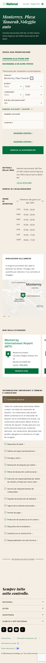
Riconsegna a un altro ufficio (17, 64)
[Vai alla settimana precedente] (18, 201)
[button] (31, 4)
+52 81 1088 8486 (20, 365)
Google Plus (22, 629)
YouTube (16, 629)
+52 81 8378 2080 (24, 183)
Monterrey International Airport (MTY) (19, 343)
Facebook (3, 629)
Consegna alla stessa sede (15, 58)
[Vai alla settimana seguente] (42, 201)
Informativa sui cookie (9, 643)
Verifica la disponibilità (23, 150)
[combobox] (12, 86)
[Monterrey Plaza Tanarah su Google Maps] (23, 298)
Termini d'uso (6, 638)
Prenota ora (21, 371)
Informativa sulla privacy (25, 638)
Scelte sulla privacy (8, 648)
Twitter (10, 629)
